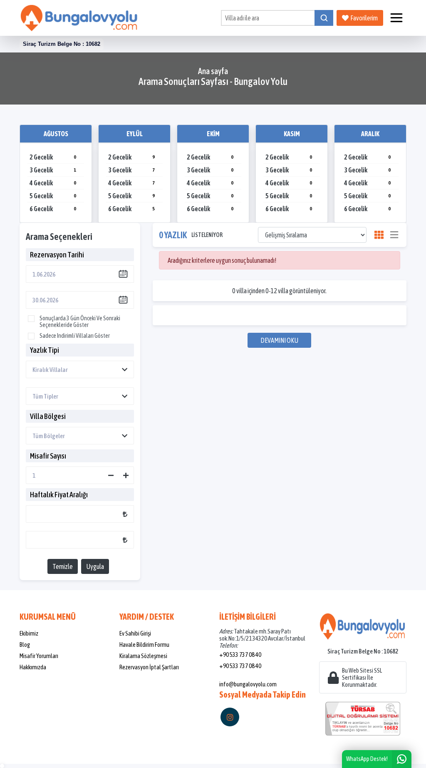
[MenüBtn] (396, 18)
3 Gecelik (53, 170)
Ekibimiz (29, 633)
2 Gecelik (53, 157)
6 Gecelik (53, 208)
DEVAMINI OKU (279, 340)
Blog (25, 644)
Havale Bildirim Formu (144, 644)
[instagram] (229, 717)
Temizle (62, 566)
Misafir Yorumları (39, 655)
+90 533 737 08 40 (240, 654)
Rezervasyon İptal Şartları (149, 667)
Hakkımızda (33, 667)
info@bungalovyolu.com (248, 684)
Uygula (95, 566)
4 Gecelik (53, 183)
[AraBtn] (324, 18)
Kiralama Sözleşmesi (143, 655)
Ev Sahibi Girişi (135, 633)
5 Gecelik (53, 195)
